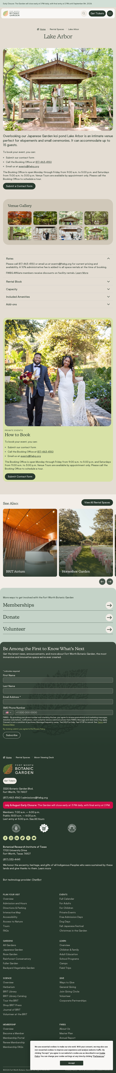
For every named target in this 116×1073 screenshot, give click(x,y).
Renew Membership (14, 1042)
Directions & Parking (14, 907)
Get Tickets (97, 13)
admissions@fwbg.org (35, 797)
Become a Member (13, 1033)
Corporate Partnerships (73, 1000)
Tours (6, 926)
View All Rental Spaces (97, 502)
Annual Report (68, 1037)
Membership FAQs (13, 1046)
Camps (64, 963)
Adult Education (69, 954)
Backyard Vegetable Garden (19, 967)
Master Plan (66, 1033)
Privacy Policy (8, 724)
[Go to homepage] (11, 13)
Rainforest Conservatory (17, 958)
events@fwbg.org (29, 166)
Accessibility (10, 916)
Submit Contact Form (20, 476)
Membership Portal (13, 1037)
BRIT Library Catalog (14, 996)
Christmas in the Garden (73, 930)
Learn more (44, 868)
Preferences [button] (98, 1056)
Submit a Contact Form (19, 186)
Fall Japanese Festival (72, 926)
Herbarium (9, 986)
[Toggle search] (84, 13)
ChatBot (37, 879)
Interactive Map (12, 912)
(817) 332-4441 (11, 859)
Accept (71, 1063)
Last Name (9, 686)
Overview (8, 898)
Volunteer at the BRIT (15, 1014)
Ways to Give (67, 982)
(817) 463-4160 (11, 797)
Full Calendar (67, 898)
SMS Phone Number (14, 707)
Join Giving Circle (69, 991)
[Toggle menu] (110, 13)
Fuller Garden (10, 963)
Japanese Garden (13, 949)
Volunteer (65, 996)
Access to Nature (13, 921)
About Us (65, 1028)
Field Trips (65, 967)
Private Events (68, 912)
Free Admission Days (71, 916)
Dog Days (65, 921)
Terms (100, 722)
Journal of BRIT (12, 1009)
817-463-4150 (43, 161)
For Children (66, 907)
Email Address (12, 696)
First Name (9, 675)
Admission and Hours (15, 903)
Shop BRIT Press (12, 1005)
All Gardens (9, 945)
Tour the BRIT (11, 1000)
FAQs (6, 930)
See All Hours (36, 818)
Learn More (82, 272)
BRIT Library (10, 991)
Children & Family (69, 949)
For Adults (65, 903)
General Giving (68, 986)
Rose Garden (10, 954)
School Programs (69, 958)
